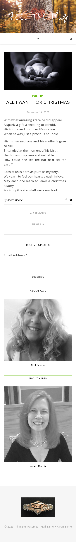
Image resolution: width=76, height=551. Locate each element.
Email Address (15, 255)
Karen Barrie (15, 200)
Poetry (38, 96)
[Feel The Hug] (38, 16)
